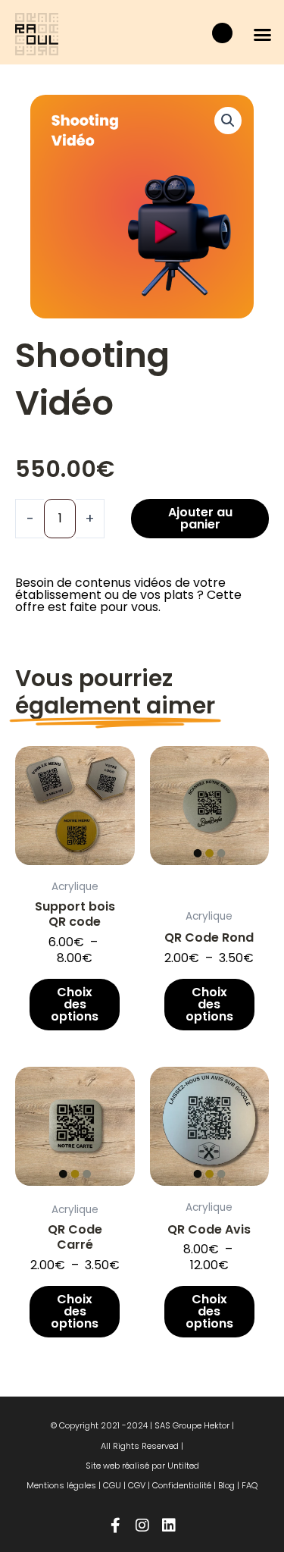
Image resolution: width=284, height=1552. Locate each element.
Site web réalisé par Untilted (142, 1466)
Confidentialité (181, 1485)
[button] (262, 34)
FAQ (249, 1485)
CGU (112, 1485)
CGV (136, 1485)
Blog (226, 1485)
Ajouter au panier (200, 518)
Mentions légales (61, 1485)
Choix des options (74, 1004)
